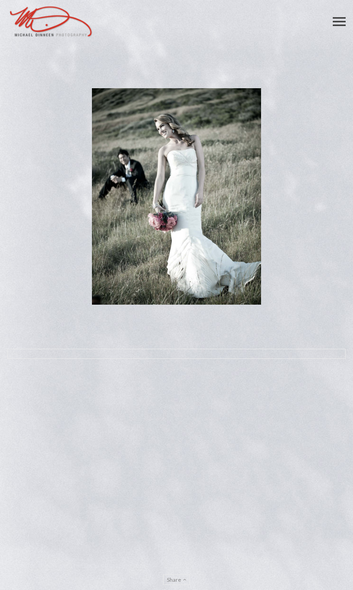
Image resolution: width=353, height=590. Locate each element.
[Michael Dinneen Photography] (51, 22)
